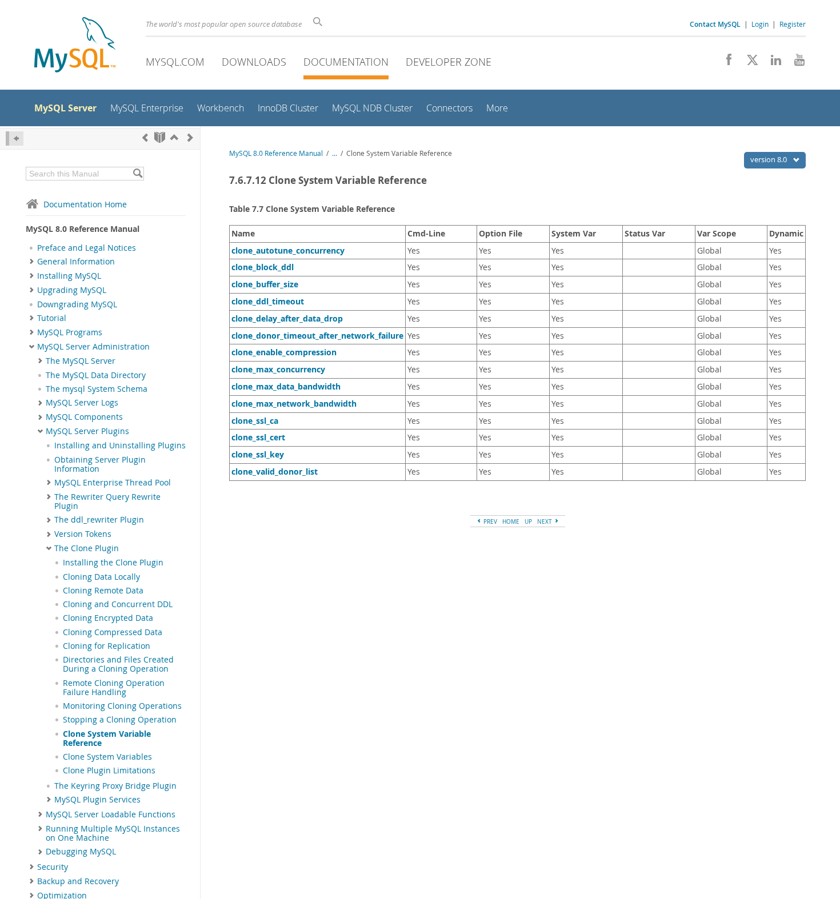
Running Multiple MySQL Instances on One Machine (113, 833)
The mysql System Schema (96, 389)
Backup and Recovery (78, 881)
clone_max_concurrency (278, 369)
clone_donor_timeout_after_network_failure (317, 335)
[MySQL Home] (75, 46)
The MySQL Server (80, 361)
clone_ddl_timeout (267, 301)
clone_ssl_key (257, 454)
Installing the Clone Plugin (113, 562)
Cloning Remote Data (103, 590)
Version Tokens (82, 534)
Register (792, 24)
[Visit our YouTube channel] (795, 63)
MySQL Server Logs (82, 403)
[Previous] (145, 137)
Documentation (346, 62)
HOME (510, 521)
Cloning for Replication (106, 646)
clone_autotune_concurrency (288, 250)
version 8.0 (769, 159)
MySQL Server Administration (93, 347)
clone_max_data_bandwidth (286, 386)
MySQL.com (175, 62)
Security (52, 867)
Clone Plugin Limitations (109, 770)
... (334, 153)
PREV (489, 521)
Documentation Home (85, 204)
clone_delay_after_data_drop (287, 318)
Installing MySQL (69, 276)
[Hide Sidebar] (14, 138)
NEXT (545, 521)
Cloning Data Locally (101, 577)
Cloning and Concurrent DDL (118, 604)
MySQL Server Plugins (87, 431)
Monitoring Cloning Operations (122, 706)
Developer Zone (448, 62)
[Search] (137, 173)
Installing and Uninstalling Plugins (120, 445)
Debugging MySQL (81, 851)
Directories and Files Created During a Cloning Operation (118, 664)
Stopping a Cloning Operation (120, 720)
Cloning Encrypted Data (108, 618)
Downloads (254, 62)
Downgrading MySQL (77, 304)
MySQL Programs (69, 332)
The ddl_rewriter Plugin (99, 520)
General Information (76, 261)
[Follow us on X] (748, 63)
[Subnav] (31, 261)
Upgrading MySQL (71, 290)
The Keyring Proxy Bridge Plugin (115, 786)
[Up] (174, 137)
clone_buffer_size (264, 284)
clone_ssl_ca (254, 420)
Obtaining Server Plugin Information (100, 464)
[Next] (190, 137)
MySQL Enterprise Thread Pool (112, 482)
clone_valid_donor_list (274, 471)
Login (760, 24)
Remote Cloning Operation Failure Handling (114, 687)
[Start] (159, 137)
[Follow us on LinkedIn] (771, 63)
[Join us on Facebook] (724, 63)
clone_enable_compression (284, 352)
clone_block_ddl (262, 267)
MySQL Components (84, 417)
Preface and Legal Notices (86, 248)
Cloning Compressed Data (112, 632)
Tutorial (51, 318)
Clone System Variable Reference (107, 738)
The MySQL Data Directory (96, 375)
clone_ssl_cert (258, 437)
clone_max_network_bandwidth (294, 403)
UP (528, 521)
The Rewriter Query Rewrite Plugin (107, 501)
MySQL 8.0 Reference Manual (276, 153)
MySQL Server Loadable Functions (110, 814)
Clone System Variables (107, 757)
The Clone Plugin (86, 548)
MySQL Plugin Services (97, 799)
